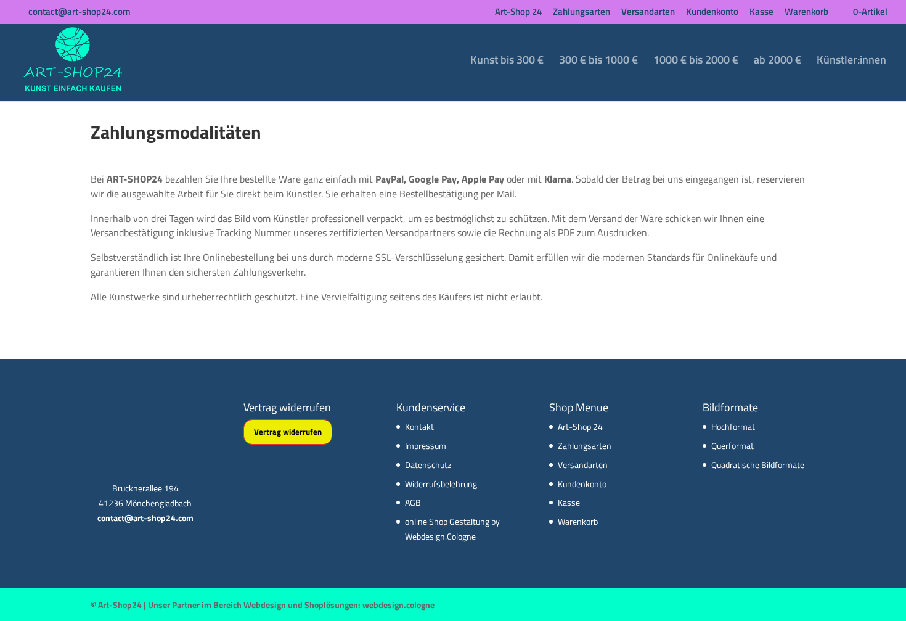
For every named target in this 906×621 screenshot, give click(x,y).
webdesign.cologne (398, 604)
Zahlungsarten (581, 13)
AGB (413, 502)
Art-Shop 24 (518, 13)
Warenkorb (806, 13)
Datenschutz (428, 464)
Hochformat (733, 426)
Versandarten (648, 13)
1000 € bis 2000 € (695, 62)
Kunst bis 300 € (507, 62)
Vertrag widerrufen (288, 432)
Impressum (425, 445)
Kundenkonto (712, 13)
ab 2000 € (777, 62)
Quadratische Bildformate (757, 464)
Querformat (732, 445)
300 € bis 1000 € (598, 62)
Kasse (761, 13)
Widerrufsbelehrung (441, 483)
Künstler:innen (851, 62)
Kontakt (419, 426)
